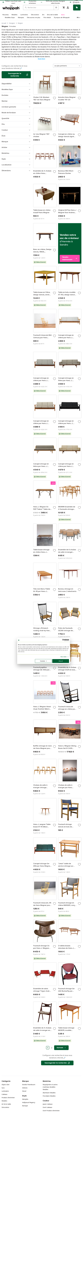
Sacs (3, 1088)
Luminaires (5, 1091)
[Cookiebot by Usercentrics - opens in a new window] (63, 640)
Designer (12, 23)
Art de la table (6, 1104)
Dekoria (24, 1088)
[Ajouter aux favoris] (54, 98)
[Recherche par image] (56, 7)
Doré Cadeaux (47, 1107)
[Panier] (64, 7)
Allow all (61, 660)
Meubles (4, 1101)
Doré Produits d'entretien (51, 1111)
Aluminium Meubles (49, 1093)
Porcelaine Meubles (49, 1096)
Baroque (25, 1106)
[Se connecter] (68, 7)
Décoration (5, 1107)
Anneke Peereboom (28, 1084)
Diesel (24, 1091)
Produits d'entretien (8, 1098)
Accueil (4, 23)
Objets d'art (5, 1084)
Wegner (20, 23)
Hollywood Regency (28, 1102)
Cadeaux (4, 1094)
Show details (64, 656)
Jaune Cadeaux (47, 1104)
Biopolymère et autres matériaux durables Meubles (50, 1087)
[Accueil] (11, 7)
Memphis (25, 1099)
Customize (42, 660)
